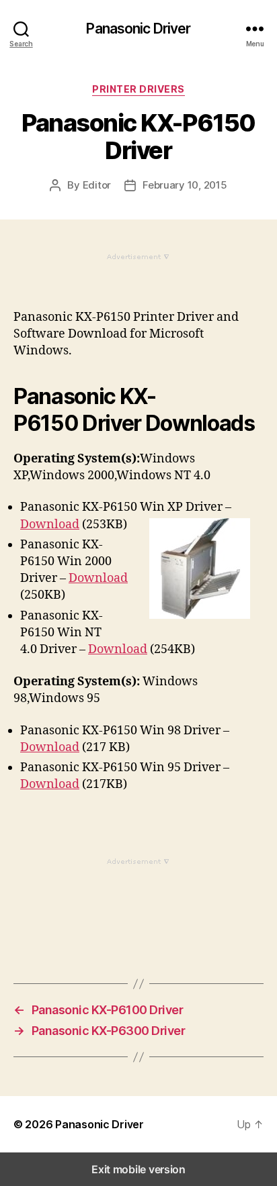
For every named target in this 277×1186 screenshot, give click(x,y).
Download (49, 524)
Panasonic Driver (138, 28)
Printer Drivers (138, 89)
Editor (97, 185)
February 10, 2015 (185, 185)
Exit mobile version (138, 1169)
